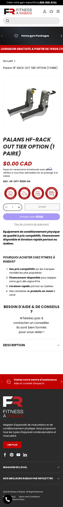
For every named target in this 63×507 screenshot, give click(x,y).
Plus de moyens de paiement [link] (31, 224)
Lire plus (12, 444)
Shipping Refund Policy (13, 499)
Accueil (8, 61)
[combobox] (31, 20)
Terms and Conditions (29, 496)
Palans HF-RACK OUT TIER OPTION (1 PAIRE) (30, 68)
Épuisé (42, 206)
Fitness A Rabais (17, 491)
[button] (51, 11)
